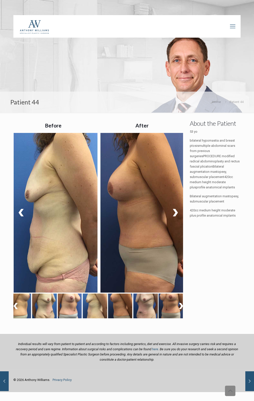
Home (216, 102)
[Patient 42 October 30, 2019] (249, 381)
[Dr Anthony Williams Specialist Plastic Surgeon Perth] (34, 26)
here (155, 349)
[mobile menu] (232, 26)
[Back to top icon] (230, 391)
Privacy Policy (62, 380)
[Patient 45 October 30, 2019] (4, 381)
